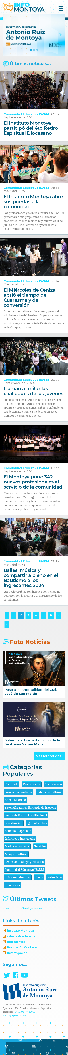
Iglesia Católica (37, 823)
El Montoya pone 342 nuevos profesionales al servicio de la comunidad (33, 482)
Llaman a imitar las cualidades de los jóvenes (33, 391)
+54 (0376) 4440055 (24, 1011)
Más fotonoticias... (49, 756)
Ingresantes (16, 942)
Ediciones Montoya (17, 877)
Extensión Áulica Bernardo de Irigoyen (30, 808)
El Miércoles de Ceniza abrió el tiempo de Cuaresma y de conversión (29, 297)
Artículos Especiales (18, 831)
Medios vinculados (17, 846)
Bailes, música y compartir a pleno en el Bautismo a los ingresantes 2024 (31, 577)
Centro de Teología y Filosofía (24, 862)
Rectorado (11, 784)
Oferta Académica (21, 936)
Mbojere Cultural (16, 854)
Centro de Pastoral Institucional (26, 815)
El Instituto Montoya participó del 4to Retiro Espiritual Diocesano (31, 128)
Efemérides (12, 885)
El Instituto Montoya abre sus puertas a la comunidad (33, 202)
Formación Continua (18, 792)
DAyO (39, 877)
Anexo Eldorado (15, 800)
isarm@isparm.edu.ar (15, 1015)
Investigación (13, 823)
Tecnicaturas (53, 784)
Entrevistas (54, 877)
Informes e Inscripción (20, 839)
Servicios (40, 846)
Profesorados (31, 784)
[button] (7, 35)
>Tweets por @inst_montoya (23, 908)
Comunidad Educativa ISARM (26, 114)
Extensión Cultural (49, 792)
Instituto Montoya (20, 930)
